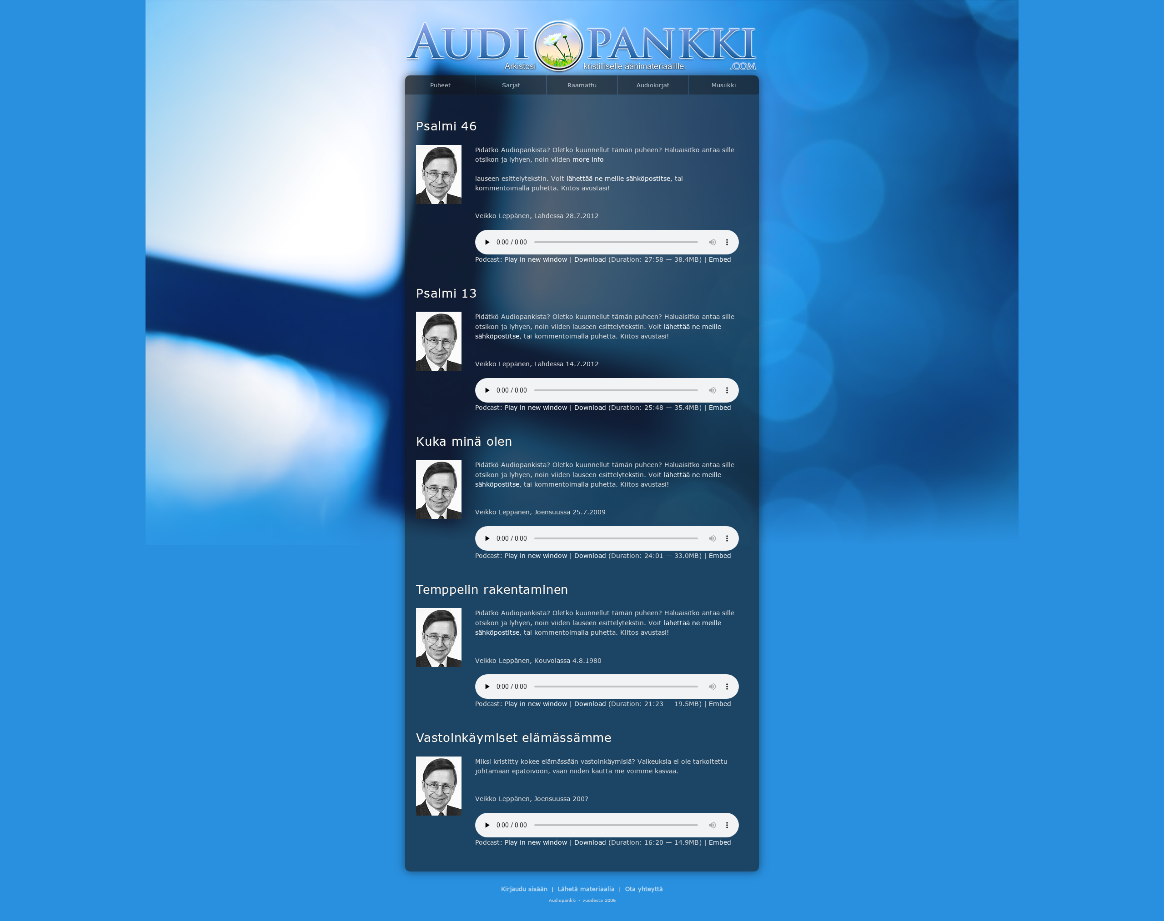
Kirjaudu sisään (524, 888)
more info (588, 159)
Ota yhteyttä (644, 888)
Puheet (440, 85)
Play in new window (536, 259)
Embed (720, 259)
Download (590, 259)
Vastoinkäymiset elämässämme (514, 737)
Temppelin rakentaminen (492, 589)
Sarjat (511, 85)
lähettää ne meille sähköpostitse (618, 178)
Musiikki (724, 85)
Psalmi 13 (446, 292)
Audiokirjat (653, 85)
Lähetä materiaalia (586, 888)
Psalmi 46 (446, 125)
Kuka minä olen (464, 440)
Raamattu (582, 85)
